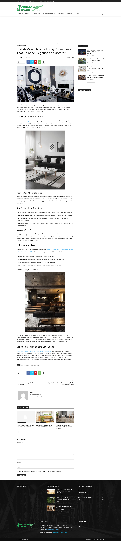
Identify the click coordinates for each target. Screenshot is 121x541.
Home (18, 43)
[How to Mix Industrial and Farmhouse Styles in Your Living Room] (82, 69)
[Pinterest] (35, 62)
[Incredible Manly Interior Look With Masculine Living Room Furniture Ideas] (51, 508)
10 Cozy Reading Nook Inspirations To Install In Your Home (63, 499)
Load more (90, 83)
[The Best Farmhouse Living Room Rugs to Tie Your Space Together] (82, 77)
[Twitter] (103, 1)
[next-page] (20, 432)
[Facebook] (101, 1)
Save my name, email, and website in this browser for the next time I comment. (40, 471)
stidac (21, 57)
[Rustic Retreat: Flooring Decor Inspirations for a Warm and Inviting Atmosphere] (65, 417)
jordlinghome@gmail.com (60, 532)
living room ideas (25, 365)
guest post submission (52, 529)
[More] (43, 62)
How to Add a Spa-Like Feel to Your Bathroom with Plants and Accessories (64, 491)
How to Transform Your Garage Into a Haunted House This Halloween (95, 51)
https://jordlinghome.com (35, 394)
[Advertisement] (60, 28)
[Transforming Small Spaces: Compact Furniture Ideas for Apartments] (26, 417)
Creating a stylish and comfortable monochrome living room (34, 351)
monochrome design (34, 365)
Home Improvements (25, 43)
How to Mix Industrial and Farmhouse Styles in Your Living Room (95, 68)
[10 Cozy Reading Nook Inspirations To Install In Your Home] (51, 500)
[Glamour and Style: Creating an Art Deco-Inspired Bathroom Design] (45, 417)
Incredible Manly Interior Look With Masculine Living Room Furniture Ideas (64, 508)
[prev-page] (18, 432)
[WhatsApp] (39, 62)
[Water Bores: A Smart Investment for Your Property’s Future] (82, 61)
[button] (102, 14)
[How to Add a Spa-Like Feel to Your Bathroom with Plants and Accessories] (51, 491)
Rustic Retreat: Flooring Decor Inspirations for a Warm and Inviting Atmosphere (64, 427)
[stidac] (18, 58)
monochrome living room (25, 121)
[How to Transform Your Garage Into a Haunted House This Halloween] (82, 52)
